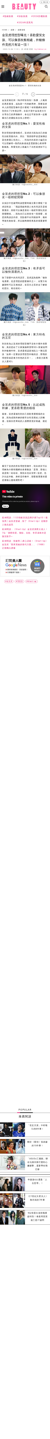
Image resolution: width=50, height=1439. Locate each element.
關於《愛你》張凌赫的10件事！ (37, 1144)
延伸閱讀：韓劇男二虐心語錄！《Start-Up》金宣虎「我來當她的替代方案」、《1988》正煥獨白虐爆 (25, 544)
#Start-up (32, 581)
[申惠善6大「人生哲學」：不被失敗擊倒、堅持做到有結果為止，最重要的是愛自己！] (12, 1184)
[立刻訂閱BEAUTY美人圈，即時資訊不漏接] (25, 566)
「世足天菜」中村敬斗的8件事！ (37, 1127)
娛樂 (12, 30)
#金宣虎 (8, 581)
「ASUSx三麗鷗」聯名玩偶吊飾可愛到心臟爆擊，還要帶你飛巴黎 (37, 1164)
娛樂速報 (21, 30)
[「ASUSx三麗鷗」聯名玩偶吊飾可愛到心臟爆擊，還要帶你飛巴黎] (12, 1164)
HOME (4, 30)
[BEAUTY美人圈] (24, 6)
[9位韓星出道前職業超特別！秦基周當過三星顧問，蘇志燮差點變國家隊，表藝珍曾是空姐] (12, 1217)
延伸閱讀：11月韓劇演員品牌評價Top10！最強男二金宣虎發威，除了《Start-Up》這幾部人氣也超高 (25, 521)
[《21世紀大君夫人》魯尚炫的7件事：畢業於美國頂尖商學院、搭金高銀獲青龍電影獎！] (12, 1200)
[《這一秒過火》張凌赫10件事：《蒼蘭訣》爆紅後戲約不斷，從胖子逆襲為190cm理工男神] (12, 1146)
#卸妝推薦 (22, 16)
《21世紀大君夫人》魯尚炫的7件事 (37, 1198)
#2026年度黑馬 (25, 22)
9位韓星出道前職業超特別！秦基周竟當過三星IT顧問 (37, 1216)
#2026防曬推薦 (39, 16)
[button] (33, 94)
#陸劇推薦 (8, 16)
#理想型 (19, 581)
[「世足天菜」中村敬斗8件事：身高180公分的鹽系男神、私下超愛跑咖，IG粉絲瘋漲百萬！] (12, 1130)
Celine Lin (42, 49)
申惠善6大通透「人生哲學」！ (37, 1181)
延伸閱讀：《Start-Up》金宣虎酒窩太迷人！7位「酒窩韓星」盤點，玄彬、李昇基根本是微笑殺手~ (25, 533)
